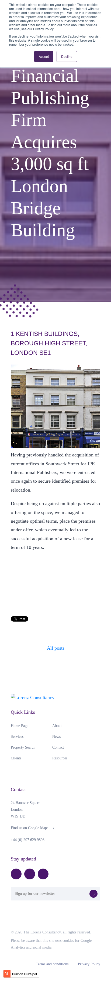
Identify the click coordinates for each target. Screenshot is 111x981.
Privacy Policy (89, 964)
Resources (59, 758)
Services (17, 737)
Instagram (43, 874)
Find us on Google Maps (29, 828)
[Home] (32, 697)
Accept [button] (44, 56)
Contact (58, 747)
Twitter (29, 874)
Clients (16, 758)
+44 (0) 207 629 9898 (27, 840)
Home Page (19, 726)
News (56, 737)
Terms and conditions (52, 964)
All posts (55, 648)
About (57, 726)
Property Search (23, 747)
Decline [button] (66, 56)
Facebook (16, 874)
